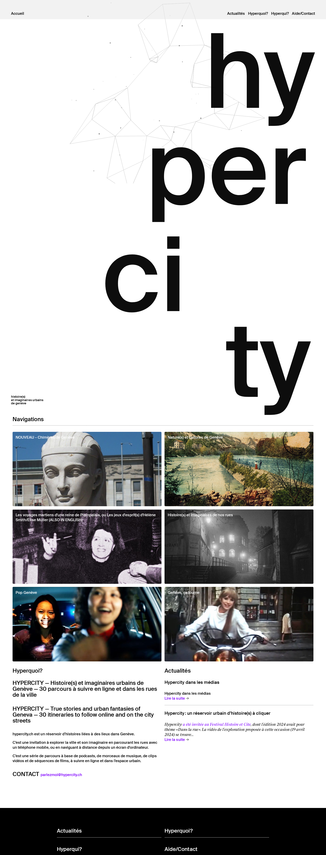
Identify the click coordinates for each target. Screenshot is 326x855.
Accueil (17, 13)
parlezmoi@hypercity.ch (61, 774)
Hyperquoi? (258, 13)
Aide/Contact (303, 13)
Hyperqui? (280, 13)
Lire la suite (175, 698)
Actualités (236, 13)
